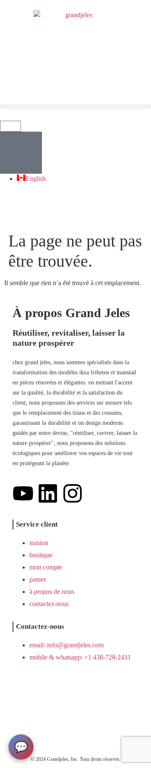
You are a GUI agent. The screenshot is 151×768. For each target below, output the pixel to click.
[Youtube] (23, 493)
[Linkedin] (47, 493)
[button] (75, 106)
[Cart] (10, 126)
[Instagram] (72, 493)
